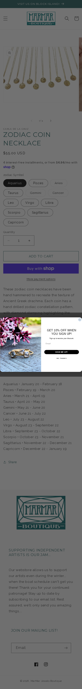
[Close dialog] (80, 319)
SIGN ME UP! (61, 352)
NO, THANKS (61, 358)
